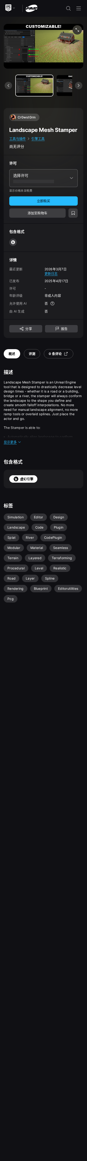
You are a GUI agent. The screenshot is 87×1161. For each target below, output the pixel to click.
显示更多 (10, 442)
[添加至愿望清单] (73, 213)
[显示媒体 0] (34, 85)
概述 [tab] (12, 354)
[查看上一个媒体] (8, 85)
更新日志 (51, 273)
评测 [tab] (32, 354)
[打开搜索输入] (68, 8)
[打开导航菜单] (78, 8)
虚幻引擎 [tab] (26, 479)
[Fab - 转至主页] (31, 8)
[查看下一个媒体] (78, 85)
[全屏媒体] (77, 30)
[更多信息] (52, 303)
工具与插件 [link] (17, 138)
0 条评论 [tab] (55, 354)
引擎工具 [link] (38, 138)
